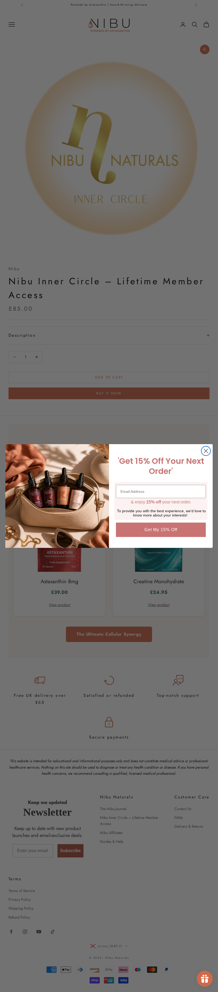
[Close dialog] (206, 451)
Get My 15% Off (160, 529)
